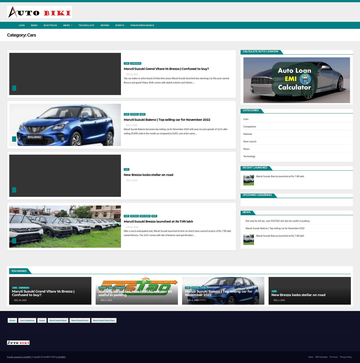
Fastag (42, 320)
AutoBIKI (61, 357)
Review (105, 25)
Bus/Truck (50, 25)
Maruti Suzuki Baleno (58, 320)
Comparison (135, 63)
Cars (22, 25)
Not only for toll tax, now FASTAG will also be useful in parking (278, 221)
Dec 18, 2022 (132, 74)
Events (119, 25)
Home (310, 357)
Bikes (34, 25)
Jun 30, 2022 (132, 227)
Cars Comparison (27, 320)
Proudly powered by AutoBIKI (19, 357)
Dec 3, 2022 (131, 125)
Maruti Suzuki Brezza (79, 320)
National (134, 114)
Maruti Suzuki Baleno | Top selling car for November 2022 (167, 120)
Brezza (12, 320)
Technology (86, 25)
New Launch (145, 216)
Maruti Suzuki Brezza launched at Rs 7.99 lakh (158, 221)
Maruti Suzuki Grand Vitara (104, 320)
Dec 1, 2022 (131, 180)
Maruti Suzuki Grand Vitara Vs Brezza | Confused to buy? (166, 69)
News (67, 25)
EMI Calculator (321, 357)
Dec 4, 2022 (106, 300)
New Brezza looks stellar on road (148, 175)
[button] (351, 25)
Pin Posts (334, 357)
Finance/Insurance (142, 25)
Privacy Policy (346, 357)
